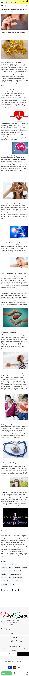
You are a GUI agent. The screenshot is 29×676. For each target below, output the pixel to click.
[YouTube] (16, 641)
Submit (23, 654)
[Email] (15, 590)
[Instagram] (11, 641)
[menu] (2, 2)
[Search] (6, 2)
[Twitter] (4, 590)
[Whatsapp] (18, 590)
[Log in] (23, 2)
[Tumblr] (10, 590)
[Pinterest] (7, 590)
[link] (21, 674)
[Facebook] (1, 590)
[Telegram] (12, 590)
